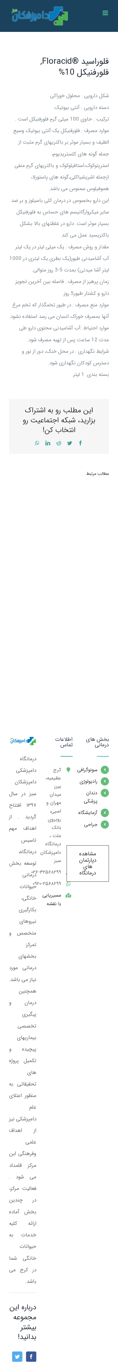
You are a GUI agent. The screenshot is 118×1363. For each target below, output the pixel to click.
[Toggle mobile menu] (106, 13)
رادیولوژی (89, 781)
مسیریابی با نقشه (53, 899)
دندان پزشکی (90, 797)
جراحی (90, 824)
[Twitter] (17, 1356)
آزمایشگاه (89, 812)
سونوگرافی (89, 770)
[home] (22, 742)
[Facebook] (31, 1356)
